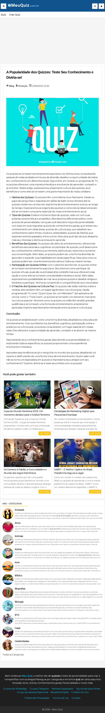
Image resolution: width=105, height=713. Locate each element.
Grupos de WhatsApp (15, 688)
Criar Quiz (14, 14)
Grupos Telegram (39, 688)
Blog (11, 86)
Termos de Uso (60, 698)
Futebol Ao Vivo (80, 692)
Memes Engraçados (62, 688)
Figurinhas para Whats (88, 688)
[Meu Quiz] (24, 6)
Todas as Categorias (13, 654)
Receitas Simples (59, 692)
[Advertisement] (52, 39)
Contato (76, 698)
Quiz (3, 14)
